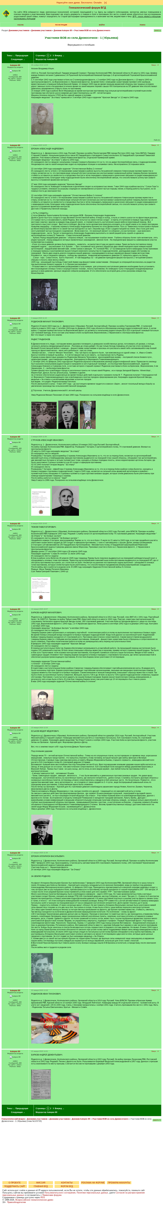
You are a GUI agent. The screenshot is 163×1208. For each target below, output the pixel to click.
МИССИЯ (40, 1182)
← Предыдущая (20, 55)
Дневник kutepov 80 (63, 30)
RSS (43, 1197)
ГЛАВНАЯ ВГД (41, 1186)
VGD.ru (20, 25)
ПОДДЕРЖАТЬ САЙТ (14, 1186)
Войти (102, 25)
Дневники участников (19, 30)
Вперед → (59, 55)
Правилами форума (51, 1195)
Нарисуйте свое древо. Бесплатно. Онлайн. (79, 2)
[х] (105, 2)
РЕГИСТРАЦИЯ (61, 25)
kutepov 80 (52, 59)
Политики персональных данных (92, 1192)
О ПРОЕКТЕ (15, 1182)
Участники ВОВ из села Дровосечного (92, 30)
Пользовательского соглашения (60, 1192)
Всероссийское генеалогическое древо (34, 1200)
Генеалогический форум (13, 1119)
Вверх (154, 65)
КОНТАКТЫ (67, 1182)
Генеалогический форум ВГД (87, 7)
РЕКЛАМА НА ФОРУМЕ (93, 1182)
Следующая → (18, 59)
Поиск (142, 25)
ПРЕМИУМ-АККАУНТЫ (119, 1182)
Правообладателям (16, 1202)
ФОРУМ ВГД (67, 1186)
